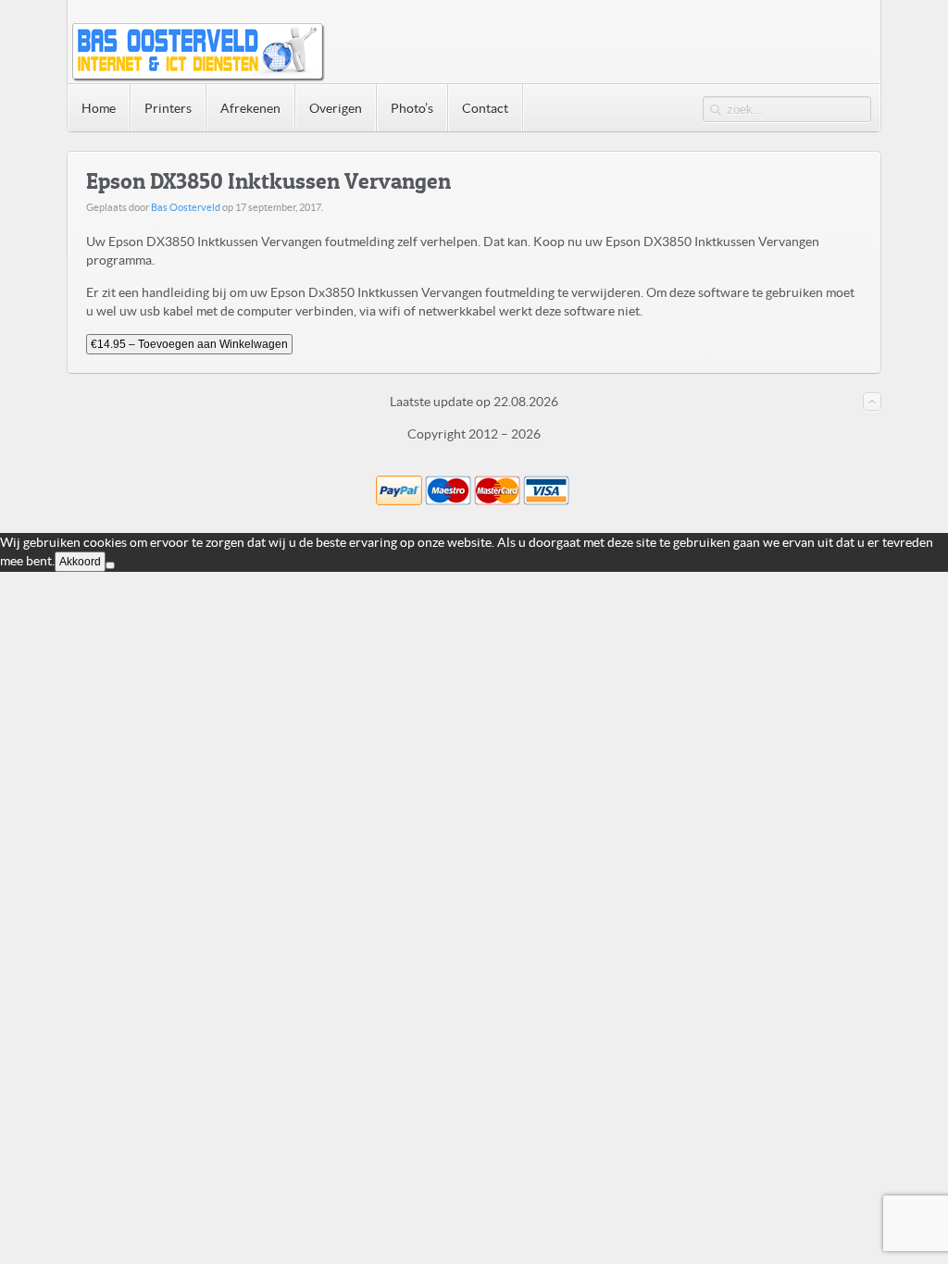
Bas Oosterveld (185, 207)
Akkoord (80, 561)
